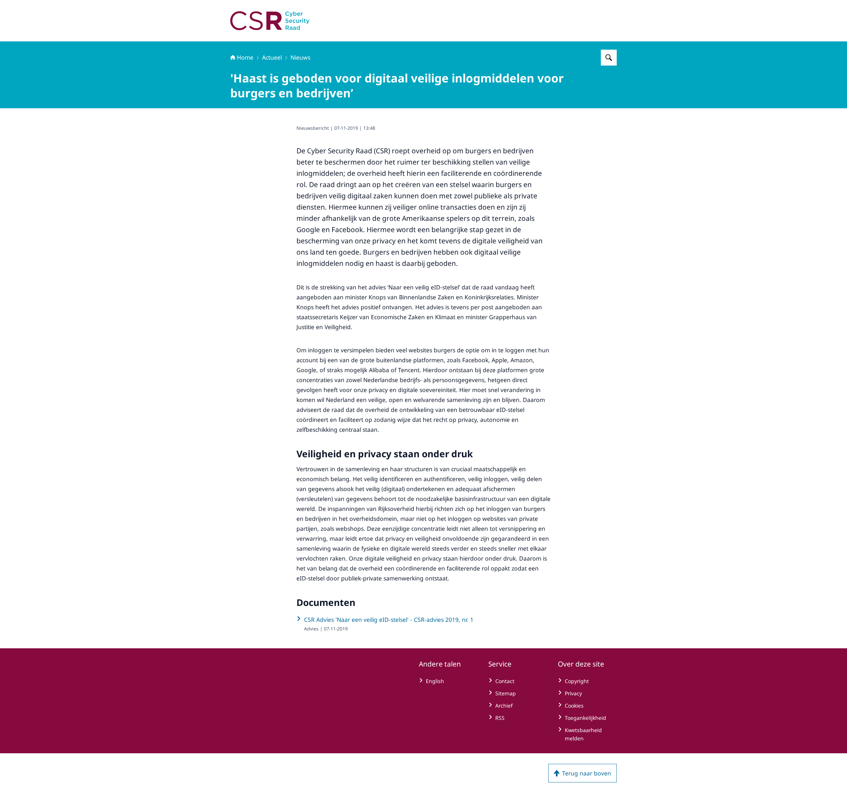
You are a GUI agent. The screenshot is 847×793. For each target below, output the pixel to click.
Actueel (272, 57)
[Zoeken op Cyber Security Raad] (609, 58)
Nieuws (300, 57)
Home (245, 57)
